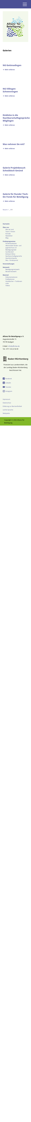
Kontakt (8, 234)
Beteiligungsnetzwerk (12, 269)
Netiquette (6, 413)
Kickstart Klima (10, 254)
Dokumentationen (11, 277)
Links (7, 283)
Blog (7, 238)
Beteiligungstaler (11, 250)
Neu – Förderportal (12, 260)
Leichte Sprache (8, 410)
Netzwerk (6, 267)
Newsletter (9, 236)
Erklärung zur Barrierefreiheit (12, 406)
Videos (8, 285)
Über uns (6, 227)
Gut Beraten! (10, 252)
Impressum (6, 399)
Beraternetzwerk (11, 271)
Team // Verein (10, 232)
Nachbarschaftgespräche (14, 256)
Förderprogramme (9, 241)
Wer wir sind (10, 229)
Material (6, 275)
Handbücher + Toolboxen (14, 281)
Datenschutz (7, 403)
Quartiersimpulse (11, 258)
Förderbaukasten (11, 243)
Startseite (6, 224)
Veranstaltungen (8, 264)
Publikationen (10, 279)
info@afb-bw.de (14, 346)
